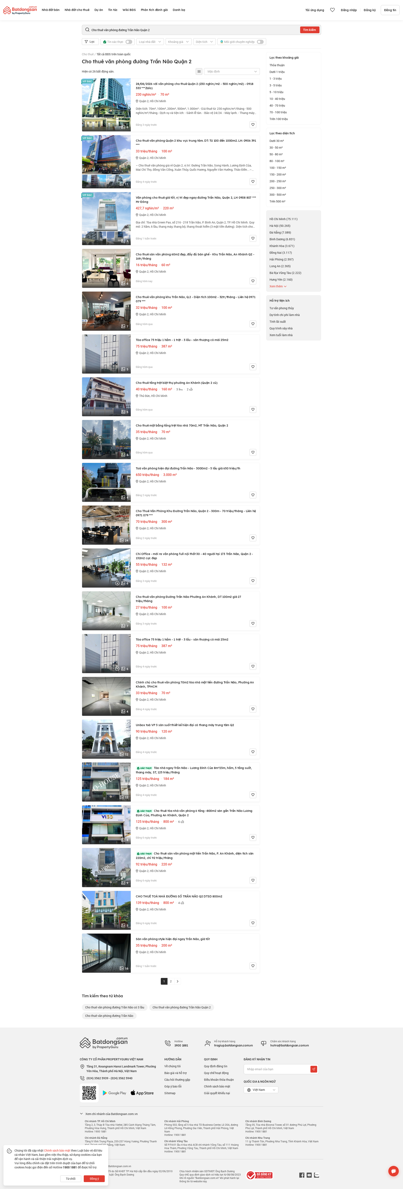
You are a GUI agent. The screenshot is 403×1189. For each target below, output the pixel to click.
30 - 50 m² (276, 147)
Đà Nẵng (280, 232)
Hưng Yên (281, 279)
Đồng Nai (281, 253)
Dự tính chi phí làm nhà (285, 315)
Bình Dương (282, 239)
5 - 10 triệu (276, 92)
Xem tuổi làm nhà (281, 335)
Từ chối (71, 1179)
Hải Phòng (282, 259)
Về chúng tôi (172, 1066)
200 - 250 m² (278, 181)
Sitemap (169, 1093)
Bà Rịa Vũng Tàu (285, 273)
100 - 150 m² (278, 168)
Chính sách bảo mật (217, 1086)
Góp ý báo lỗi (173, 1086)
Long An (280, 266)
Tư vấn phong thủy (282, 308)
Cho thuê (88, 54)
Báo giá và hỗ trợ (175, 1073)
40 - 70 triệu (277, 105)
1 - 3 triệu (276, 79)
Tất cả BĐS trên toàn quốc (114, 54)
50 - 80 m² (276, 154)
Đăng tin (390, 10)
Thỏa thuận (277, 65)
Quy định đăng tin (215, 1066)
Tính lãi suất (278, 322)
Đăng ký (370, 10)
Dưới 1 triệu (277, 72)
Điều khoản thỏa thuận (219, 1080)
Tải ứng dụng (314, 10)
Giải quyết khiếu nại (217, 1093)
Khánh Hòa (282, 246)
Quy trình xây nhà (281, 328)
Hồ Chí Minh (284, 219)
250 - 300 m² (278, 188)
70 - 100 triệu (278, 112)
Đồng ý (94, 1179)
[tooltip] (199, 71)
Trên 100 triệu (279, 119)
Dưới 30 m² (277, 141)
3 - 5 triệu (276, 85)
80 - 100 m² (277, 161)
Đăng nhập (349, 10)
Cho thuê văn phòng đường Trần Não (109, 1016)
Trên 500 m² (277, 201)
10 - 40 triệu (277, 99)
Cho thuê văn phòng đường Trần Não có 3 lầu (114, 1007)
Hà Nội (280, 226)
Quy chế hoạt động (216, 1073)
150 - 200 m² (278, 174)
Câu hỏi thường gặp (177, 1080)
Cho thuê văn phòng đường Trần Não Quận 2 (182, 1007)
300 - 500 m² (278, 195)
